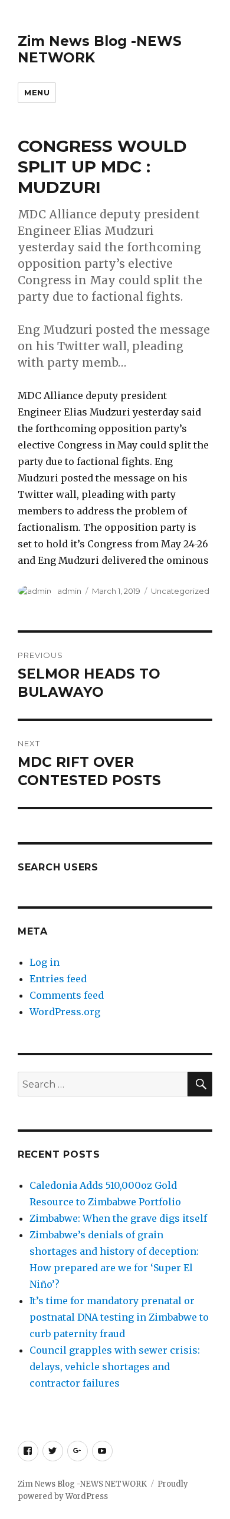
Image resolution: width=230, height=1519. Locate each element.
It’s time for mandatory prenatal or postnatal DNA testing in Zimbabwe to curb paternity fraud (119, 1317)
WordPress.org (64, 1012)
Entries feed (58, 979)
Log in (44, 962)
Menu (37, 92)
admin (69, 591)
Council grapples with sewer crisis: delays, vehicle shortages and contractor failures (114, 1366)
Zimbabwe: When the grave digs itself (118, 1218)
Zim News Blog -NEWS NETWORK (82, 1484)
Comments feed (66, 995)
